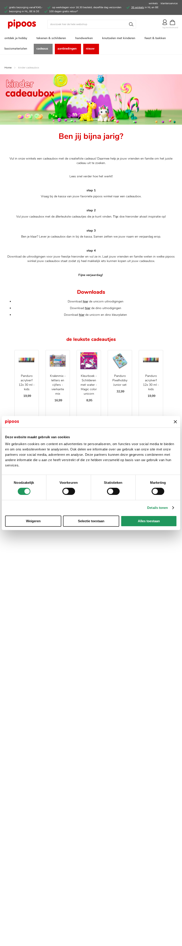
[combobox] (91, 24)
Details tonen (157, 508)
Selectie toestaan (91, 521)
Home (8, 67)
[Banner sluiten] (175, 421)
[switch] (68, 491)
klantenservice (169, 3)
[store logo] (25, 24)
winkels (153, 3)
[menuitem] (17, 38)
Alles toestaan (149, 521)
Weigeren (33, 521)
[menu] (91, 43)
